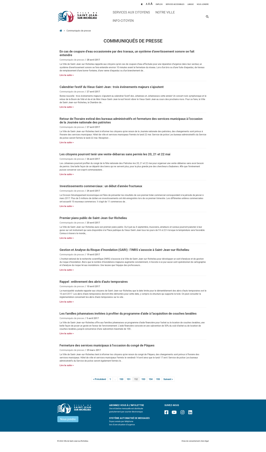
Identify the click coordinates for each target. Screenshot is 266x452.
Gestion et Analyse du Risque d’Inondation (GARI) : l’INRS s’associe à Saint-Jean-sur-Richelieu (124, 250)
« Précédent (100, 379)
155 (158, 379)
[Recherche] (206, 16)
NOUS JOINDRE (203, 4)
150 (122, 379)
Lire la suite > (67, 75)
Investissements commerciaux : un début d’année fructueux (101, 186)
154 (151, 379)
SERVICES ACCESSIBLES (175, 4)
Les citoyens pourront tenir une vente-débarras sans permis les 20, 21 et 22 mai (115, 154)
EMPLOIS (159, 4)
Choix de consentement (190, 441)
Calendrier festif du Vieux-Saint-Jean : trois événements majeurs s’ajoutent (112, 87)
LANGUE (190, 4)
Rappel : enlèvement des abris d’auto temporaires (94, 281)
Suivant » (168, 379)
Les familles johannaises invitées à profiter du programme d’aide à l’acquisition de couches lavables (128, 313)
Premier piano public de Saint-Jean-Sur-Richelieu (93, 218)
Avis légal (205, 441)
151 (129, 379)
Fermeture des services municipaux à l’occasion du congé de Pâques (107, 345)
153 (144, 379)
